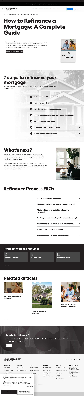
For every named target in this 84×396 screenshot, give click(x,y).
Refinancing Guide (20, 367)
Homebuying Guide (7, 367)
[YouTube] (74, 359)
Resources (45, 365)
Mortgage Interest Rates (8, 368)
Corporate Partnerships (60, 367)
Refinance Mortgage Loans (22, 370)
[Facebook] (63, 359)
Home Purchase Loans (8, 373)
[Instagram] (71, 359)
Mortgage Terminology (47, 372)
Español (77, 1)
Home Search (9, 1)
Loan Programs (33, 373)
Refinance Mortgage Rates (22, 368)
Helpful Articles (46, 368)
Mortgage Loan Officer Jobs (61, 370)
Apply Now (8, 345)
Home (5, 14)
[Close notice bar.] (82, 4)
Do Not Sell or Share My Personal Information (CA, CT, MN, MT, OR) (74, 372)
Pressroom (58, 375)
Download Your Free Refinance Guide (14, 51)
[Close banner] (32, 375)
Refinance (19, 365)
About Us (58, 365)
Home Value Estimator (47, 370)
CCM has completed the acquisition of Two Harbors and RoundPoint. (42, 4)
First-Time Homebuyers (8, 372)
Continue (9, 391)
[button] (55, 97)
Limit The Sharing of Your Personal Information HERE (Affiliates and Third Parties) (74, 368)
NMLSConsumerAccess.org (48, 376)
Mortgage (3, 1)
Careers (57, 368)
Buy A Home (7, 365)
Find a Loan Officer (59, 378)
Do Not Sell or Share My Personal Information (25, 392)
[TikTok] (79, 359)
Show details (29, 386)
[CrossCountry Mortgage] (10, 9)
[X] (68, 359)
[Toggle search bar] (81, 1)
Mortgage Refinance (12, 14)
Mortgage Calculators (47, 367)
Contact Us (58, 376)
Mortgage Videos (46, 373)
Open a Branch (59, 373)
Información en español (60, 380)
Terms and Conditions (73, 376)
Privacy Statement (6, 385)
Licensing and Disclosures (74, 375)
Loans (31, 365)
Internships (58, 372)
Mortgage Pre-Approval (8, 370)
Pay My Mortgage (46, 375)
